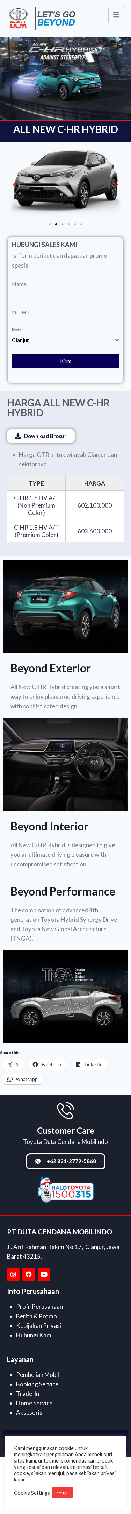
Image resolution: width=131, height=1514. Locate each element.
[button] (14, 184)
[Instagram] (13, 1274)
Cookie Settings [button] (32, 1493)
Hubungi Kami (34, 1335)
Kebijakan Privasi (38, 1325)
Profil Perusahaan (39, 1306)
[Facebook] (28, 1274)
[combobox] (65, 340)
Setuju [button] (62, 1492)
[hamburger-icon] (116, 15)
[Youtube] (44, 1274)
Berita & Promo (36, 1316)
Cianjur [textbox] (20, 340)
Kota (16, 329)
